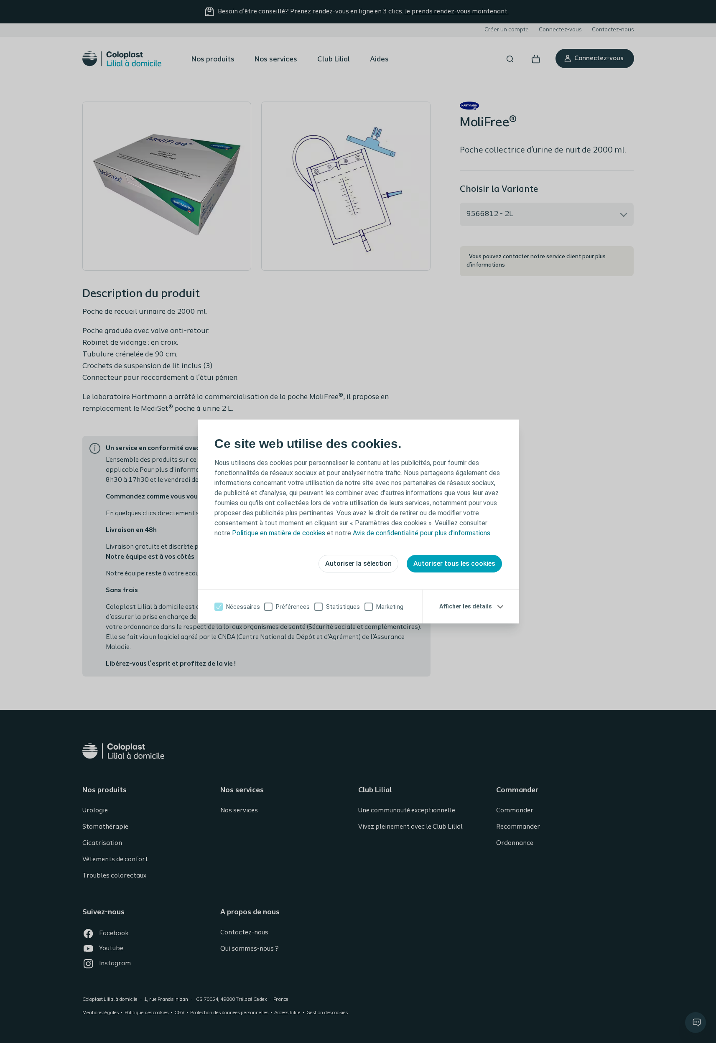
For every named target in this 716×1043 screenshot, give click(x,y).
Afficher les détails (465, 606)
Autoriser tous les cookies (454, 563)
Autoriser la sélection (358, 563)
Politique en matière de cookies (278, 533)
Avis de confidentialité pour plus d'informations (421, 533)
